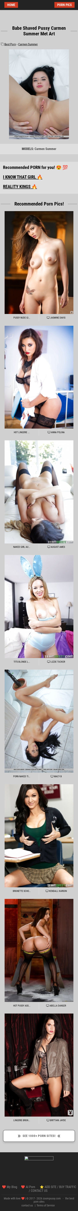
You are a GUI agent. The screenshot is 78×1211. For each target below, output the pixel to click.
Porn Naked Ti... (21, 776)
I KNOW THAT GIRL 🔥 (22, 177)
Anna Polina (57, 432)
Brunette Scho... (22, 891)
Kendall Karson (57, 891)
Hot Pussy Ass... (21, 1005)
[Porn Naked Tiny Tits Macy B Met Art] (39, 721)
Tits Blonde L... (22, 661)
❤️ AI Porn (28, 1187)
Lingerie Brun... (21, 1120)
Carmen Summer (28, 44)
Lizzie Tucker (57, 661)
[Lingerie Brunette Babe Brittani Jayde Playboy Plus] (39, 1065)
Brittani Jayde (57, 1120)
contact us (27, 1205)
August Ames (57, 547)
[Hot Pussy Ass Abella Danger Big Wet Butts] (39, 950)
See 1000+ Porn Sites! (39, 1135)
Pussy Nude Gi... (21, 317)
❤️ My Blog (9, 1187)
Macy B (57, 776)
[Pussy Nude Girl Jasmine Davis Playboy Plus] (39, 262)
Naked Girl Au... (21, 547)
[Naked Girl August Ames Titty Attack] (39, 492)
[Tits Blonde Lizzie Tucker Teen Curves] (39, 606)
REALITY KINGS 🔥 (20, 186)
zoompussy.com (52, 1198)
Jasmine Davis (57, 317)
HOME (11, 5)
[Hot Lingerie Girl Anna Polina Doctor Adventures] (39, 377)
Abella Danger (57, 1005)
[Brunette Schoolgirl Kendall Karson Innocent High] (39, 836)
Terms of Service (46, 1205)
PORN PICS (64, 5)
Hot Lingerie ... (22, 432)
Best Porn (10, 44)
